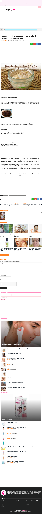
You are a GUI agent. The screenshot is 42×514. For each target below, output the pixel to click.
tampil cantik (30, 3)
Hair (2, 503)
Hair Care (27, 501)
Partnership (25, 511)
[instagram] (5, 5)
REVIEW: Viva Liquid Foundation (12, 456)
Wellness (38, 3)
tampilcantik (24, 510)
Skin (20, 40)
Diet (37, 501)
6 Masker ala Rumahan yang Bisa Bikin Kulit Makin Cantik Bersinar (18, 348)
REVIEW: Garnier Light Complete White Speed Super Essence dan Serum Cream (21, 446)
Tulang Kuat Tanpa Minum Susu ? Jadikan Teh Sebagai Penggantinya (11, 204)
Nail (2, 504)
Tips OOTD (8, 501)
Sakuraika (9, 438)
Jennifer (8, 354)
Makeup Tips (18, 500)
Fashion (12, 3)
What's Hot (2, 506)
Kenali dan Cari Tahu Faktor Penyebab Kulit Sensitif (16, 387)
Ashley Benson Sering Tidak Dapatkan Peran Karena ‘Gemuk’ (31, 204)
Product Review (27, 500)
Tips (35, 3)
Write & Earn (20, 511)
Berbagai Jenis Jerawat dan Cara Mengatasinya (15, 377)
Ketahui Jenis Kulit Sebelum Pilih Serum (14, 353)
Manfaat (20, 3)
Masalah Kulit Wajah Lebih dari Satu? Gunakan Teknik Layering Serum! (19, 363)
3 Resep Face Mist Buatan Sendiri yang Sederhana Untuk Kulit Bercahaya (6, 249)
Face (2, 501)
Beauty (8, 3)
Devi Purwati (9, 423)
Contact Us (30, 511)
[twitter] (37, 44)
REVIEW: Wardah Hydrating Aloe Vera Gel (14, 441)
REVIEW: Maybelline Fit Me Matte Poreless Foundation (16, 427)
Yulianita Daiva (4, 40)
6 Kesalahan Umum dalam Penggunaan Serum (15, 382)
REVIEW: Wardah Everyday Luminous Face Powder (15, 461)
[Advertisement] (21, 20)
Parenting (22, 500)
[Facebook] (1, 5)
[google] (34, 44)
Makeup (27, 503)
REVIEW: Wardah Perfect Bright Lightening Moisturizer (17, 432)
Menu (5, 29)
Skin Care (27, 504)
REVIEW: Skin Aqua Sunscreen (12, 422)
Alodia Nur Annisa (10, 462)
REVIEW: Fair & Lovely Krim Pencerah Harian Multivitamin (11, 418)
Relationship (33, 500)
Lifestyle (13, 500)
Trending (7, 503)
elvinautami (4, 419)
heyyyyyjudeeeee (9, 457)
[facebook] (39, 44)
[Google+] (3, 5)
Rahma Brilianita (10, 428)
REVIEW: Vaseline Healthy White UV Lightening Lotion (16, 451)
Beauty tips (5, 33)
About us (15, 511)
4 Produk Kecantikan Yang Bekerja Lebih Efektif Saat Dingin (11, 344)
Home (2, 33)
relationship (25, 3)
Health (16, 3)
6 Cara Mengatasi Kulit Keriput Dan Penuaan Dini (15, 358)
